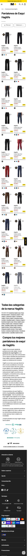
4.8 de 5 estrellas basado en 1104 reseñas (13, 446)
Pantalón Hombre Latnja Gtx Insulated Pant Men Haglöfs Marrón (5, 208)
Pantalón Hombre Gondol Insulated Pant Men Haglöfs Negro (17, 101)
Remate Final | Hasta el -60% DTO (13, 1)
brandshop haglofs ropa (14, 313)
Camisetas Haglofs (11, 316)
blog (2, 485)
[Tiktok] (7, 490)
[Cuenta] (22, 4)
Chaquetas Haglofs (15, 314)
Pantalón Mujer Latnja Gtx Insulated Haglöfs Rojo (5, 181)
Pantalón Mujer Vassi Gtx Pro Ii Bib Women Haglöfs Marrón (18, 261)
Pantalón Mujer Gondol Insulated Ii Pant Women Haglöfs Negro (5, 75)
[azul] (4, 54)
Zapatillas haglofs (10, 320)
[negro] (2, 54)
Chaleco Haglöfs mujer (6, 323)
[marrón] (6, 54)
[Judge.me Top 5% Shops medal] (21, 431)
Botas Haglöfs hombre (15, 327)
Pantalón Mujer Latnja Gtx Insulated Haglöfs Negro (18, 75)
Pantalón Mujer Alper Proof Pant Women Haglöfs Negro (5, 101)
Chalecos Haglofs (20, 320)
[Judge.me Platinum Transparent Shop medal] (6, 431)
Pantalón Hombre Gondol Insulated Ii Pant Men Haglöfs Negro (17, 48)
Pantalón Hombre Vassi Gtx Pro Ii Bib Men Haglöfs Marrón (5, 261)
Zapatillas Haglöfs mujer (11, 325)
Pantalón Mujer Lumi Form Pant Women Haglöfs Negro (5, 155)
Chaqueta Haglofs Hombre (8, 329)
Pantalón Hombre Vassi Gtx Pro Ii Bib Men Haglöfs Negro (18, 235)
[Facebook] (2, 490)
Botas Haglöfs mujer (19, 322)
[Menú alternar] (1, 4)
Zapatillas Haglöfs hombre (16, 332)
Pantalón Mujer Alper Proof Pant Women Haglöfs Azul (18, 128)
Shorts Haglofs (10, 318)
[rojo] (18, 81)
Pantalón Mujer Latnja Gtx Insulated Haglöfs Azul (5, 235)
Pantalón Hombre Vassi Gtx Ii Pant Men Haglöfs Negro (18, 208)
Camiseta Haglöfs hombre (12, 331)
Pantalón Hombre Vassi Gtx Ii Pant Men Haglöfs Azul (5, 288)
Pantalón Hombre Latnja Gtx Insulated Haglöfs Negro (5, 48)
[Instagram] (5, 490)
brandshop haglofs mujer (7, 322)
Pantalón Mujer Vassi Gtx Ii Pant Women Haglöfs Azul (17, 288)
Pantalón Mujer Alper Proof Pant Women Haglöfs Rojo (18, 155)
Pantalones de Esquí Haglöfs (11, 9)
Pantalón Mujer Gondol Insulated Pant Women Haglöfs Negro (4, 128)
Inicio (2, 9)
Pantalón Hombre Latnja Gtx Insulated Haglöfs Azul (18, 181)
